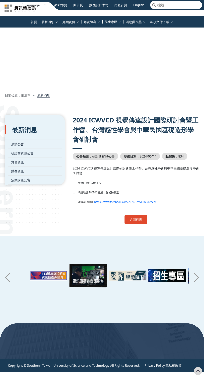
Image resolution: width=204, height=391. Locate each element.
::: (1, 19)
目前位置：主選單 (17, 95)
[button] (7, 277)
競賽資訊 (17, 171)
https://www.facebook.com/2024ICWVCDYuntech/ (125, 202)
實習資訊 (17, 162)
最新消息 (43, 95)
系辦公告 (17, 144)
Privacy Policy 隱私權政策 (162, 365)
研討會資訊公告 (22, 153)
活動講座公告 (20, 180)
